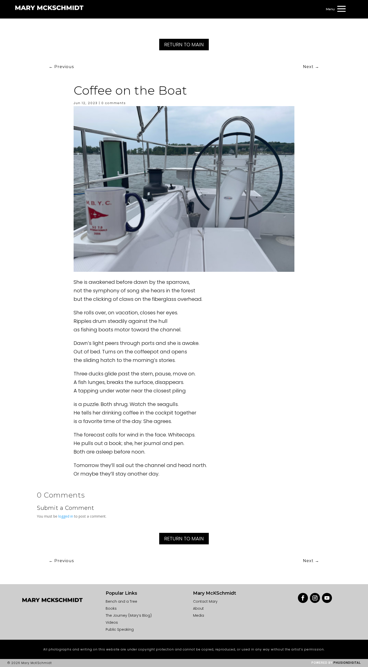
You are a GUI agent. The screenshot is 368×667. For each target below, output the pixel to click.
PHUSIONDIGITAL (347, 662)
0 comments (113, 103)
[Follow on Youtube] (327, 598)
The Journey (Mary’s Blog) (129, 615)
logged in (65, 516)
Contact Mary (205, 601)
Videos (112, 622)
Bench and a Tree (121, 601)
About (198, 608)
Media (198, 615)
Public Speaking (120, 629)
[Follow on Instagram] (315, 598)
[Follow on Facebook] (303, 598)
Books (111, 608)
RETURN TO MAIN (184, 44)
